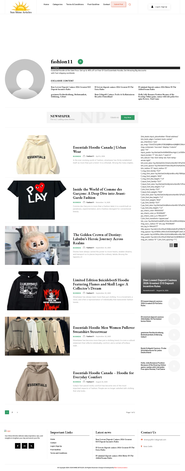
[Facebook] (18, 446)
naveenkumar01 (149, 290)
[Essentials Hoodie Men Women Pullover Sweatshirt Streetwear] (37, 336)
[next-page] (17, 412)
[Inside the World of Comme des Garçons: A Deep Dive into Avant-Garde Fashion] (37, 200)
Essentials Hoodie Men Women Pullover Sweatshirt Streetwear (104, 329)
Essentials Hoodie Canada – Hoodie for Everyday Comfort (103, 374)
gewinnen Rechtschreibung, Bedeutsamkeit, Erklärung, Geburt (69, 95)
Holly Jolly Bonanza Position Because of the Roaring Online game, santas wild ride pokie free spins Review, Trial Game (158, 96)
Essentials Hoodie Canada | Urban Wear (99, 149)
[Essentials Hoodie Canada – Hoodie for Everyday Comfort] (37, 381)
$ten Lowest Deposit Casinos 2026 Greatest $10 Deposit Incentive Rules (70, 88)
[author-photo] (84, 156)
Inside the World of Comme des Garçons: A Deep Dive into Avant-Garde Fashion (99, 193)
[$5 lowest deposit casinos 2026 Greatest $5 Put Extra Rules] (174, 303)
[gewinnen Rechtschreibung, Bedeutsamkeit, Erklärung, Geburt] (174, 335)
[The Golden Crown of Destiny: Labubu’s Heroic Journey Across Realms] (37, 245)
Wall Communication (120, 467)
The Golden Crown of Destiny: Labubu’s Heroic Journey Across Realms (98, 238)
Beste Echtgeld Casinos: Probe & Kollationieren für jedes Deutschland (114, 95)
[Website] (80, 61)
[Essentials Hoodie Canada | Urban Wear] (37, 154)
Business (77, 156)
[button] (129, 4)
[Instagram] (24, 446)
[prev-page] (171, 245)
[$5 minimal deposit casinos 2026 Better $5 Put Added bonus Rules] (174, 319)
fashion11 (90, 156)
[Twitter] (31, 446)
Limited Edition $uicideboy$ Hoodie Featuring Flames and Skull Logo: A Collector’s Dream (101, 284)
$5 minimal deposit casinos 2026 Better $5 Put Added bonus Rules (157, 88)
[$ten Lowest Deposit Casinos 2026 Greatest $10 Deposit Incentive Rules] (160, 267)
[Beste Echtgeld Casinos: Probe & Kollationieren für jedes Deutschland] (174, 350)
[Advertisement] (92, 33)
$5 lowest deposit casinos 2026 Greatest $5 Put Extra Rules (114, 88)
